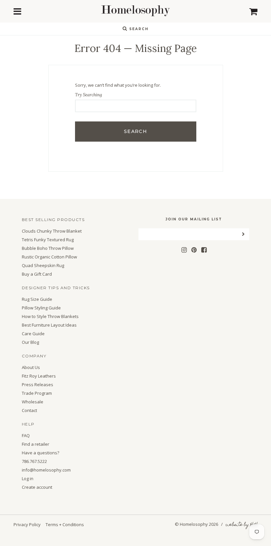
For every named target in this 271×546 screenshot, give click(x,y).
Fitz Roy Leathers (39, 376)
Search (135, 131)
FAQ (26, 435)
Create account (37, 487)
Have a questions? (40, 453)
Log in (27, 479)
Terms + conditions (65, 524)
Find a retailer (35, 444)
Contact (29, 410)
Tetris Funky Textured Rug (48, 240)
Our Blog (30, 342)
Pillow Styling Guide (41, 308)
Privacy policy (27, 524)
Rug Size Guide (37, 299)
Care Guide (33, 334)
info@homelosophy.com (46, 470)
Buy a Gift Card (37, 274)
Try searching (88, 95)
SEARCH (138, 29)
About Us (31, 367)
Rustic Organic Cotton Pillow (49, 257)
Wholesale (32, 402)
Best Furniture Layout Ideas (49, 325)
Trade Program (37, 393)
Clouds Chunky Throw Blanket (52, 231)
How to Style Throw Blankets (50, 316)
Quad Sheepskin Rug (43, 265)
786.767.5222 (34, 461)
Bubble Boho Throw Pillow (48, 248)
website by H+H (241, 525)
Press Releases (37, 385)
